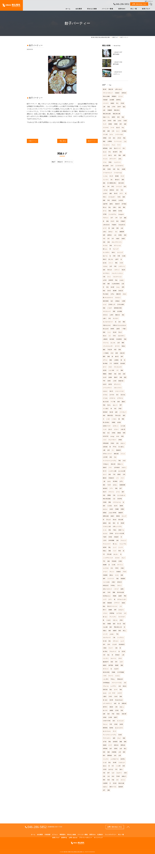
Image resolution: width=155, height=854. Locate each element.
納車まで (124, 776)
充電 (119, 256)
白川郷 (110, 717)
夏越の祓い (121, 381)
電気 (116, 263)
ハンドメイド (110, 578)
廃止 (110, 547)
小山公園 (105, 627)
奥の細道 (122, 363)
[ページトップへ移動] (128, 827)
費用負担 (109, 755)
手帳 (119, 460)
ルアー (110, 599)
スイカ (116, 575)
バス (121, 606)
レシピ (104, 304)
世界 (115, 609)
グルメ (119, 738)
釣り (124, 148)
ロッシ (109, 276)
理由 (124, 138)
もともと (105, 533)
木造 (115, 408)
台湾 (111, 266)
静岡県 (112, 328)
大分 (125, 682)
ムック (122, 641)
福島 (110, 630)
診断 (104, 714)
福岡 (114, 738)
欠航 (116, 648)
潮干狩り (105, 707)
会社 (115, 755)
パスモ (104, 675)
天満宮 (120, 561)
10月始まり (106, 464)
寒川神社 (115, 481)
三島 (114, 637)
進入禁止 (105, 651)
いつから (114, 419)
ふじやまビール (114, 759)
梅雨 (124, 197)
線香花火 (109, 235)
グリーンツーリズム (117, 682)
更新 (112, 662)
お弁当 (119, 120)
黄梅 (110, 502)
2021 (112, 165)
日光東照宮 (119, 339)
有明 (124, 766)
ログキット (115, 426)
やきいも (115, 620)
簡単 (123, 419)
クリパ (122, 478)
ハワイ (110, 467)
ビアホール (120, 398)
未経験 (123, 169)
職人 (118, 169)
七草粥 (123, 301)
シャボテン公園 (112, 471)
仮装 (104, 269)
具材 (110, 474)
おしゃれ (113, 342)
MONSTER (105, 436)
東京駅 (122, 523)
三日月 (104, 540)
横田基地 (105, 728)
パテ (117, 370)
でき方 (109, 485)
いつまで (109, 308)
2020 (104, 120)
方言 (116, 769)
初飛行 (119, 474)
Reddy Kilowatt (119, 700)
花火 (117, 394)
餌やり (104, 609)
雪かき (104, 335)
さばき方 (116, 669)
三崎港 (104, 648)
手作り (104, 197)
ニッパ (114, 547)
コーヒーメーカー (119, 391)
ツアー (111, 488)
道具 (115, 155)
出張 (104, 110)
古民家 (104, 717)
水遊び (113, 582)
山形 (121, 748)
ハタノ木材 (111, 370)
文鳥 (117, 443)
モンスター (115, 318)
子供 (114, 474)
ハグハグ (116, 589)
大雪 (104, 655)
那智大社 (116, 745)
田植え (104, 551)
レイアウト (113, 686)
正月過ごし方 (112, 304)
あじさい (116, 554)
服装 (114, 623)
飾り (104, 186)
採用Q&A (124, 93)
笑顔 (125, 235)
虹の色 (104, 263)
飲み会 (114, 519)
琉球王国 (105, 689)
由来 (104, 592)
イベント (123, 453)
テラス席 (105, 134)
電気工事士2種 (116, 113)
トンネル (105, 176)
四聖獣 (109, 495)
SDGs (114, 335)
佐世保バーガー (107, 426)
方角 (114, 495)
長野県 (114, 211)
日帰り (114, 207)
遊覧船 (119, 433)
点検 (117, 540)
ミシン (109, 332)
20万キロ (105, 315)
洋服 (117, 578)
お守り (121, 481)
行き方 (112, 221)
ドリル (104, 162)
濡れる (104, 766)
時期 (122, 436)
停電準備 (112, 613)
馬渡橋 (114, 596)
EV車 (114, 256)
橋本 (111, 627)
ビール (118, 492)
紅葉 (123, 283)
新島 (107, 221)
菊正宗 (123, 269)
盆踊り (122, 589)
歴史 (111, 689)
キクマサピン (106, 273)
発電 (114, 120)
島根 (124, 738)
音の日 (109, 290)
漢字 (121, 405)
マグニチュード (107, 311)
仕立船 (123, 256)
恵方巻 (123, 651)
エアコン (105, 360)
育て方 (104, 471)
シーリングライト (107, 387)
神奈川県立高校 (107, 498)
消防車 (121, 505)
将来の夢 (124, 714)
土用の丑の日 (106, 224)
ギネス (120, 658)
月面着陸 (105, 575)
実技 (123, 117)
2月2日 (119, 138)
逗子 (112, 217)
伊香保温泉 (105, 443)
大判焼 (115, 724)
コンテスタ (105, 568)
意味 (121, 152)
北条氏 (109, 381)
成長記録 (124, 703)
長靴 (110, 551)
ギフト (121, 193)
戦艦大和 (118, 294)
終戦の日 (119, 582)
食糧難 (110, 609)
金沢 (111, 748)
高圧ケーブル (113, 786)
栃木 (104, 755)
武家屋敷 (114, 752)
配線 (111, 360)
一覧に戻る (62, 141)
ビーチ (110, 745)
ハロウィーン (121, 266)
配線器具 (118, 450)
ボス (117, 780)
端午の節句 (121, 183)
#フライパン (69, 162)
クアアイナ (117, 603)
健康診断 (122, 231)
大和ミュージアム (117, 526)
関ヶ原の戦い (106, 422)
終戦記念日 (105, 585)
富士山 (104, 207)
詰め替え (123, 759)
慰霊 (125, 377)
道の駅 (111, 700)
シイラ (104, 599)
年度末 (109, 169)
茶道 (104, 495)
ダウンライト (117, 384)
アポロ (124, 571)
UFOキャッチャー (107, 453)
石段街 (112, 443)
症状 (122, 710)
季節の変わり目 (118, 627)
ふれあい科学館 (112, 512)
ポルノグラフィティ (117, 242)
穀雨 (117, 353)
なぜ (113, 773)
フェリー (111, 648)
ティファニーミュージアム (109, 460)
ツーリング (119, 186)
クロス (110, 367)
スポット (119, 585)
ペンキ (104, 429)
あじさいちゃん (107, 731)
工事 (104, 106)
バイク (104, 439)
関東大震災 (110, 415)
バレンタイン (106, 145)
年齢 (113, 780)
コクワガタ (119, 613)
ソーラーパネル (119, 134)
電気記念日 (120, 679)
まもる (104, 693)
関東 (104, 200)
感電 (124, 155)
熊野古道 (123, 745)
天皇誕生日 (111, 478)
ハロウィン (117, 269)
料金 (116, 280)
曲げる (110, 155)
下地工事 (109, 349)
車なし (124, 630)
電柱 (124, 207)
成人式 (118, 127)
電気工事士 (117, 110)
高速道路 (109, 603)
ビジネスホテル (119, 165)
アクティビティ (107, 738)
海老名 (123, 603)
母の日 (115, 193)
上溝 (123, 655)
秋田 (104, 752)
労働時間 (109, 110)
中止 (123, 127)
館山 (110, 762)
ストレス (105, 158)
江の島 (113, 564)
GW (108, 186)
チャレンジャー (107, 544)
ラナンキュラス (118, 367)
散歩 (104, 606)
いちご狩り (105, 679)
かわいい (123, 443)
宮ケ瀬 (104, 641)
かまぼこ (122, 280)
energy (112, 436)
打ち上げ (108, 519)
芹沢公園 (109, 554)
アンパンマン (113, 616)
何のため (109, 269)
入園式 (104, 696)
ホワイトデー (113, 158)
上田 (119, 752)
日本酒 (110, 537)
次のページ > (92, 141)
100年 (109, 592)
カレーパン (113, 658)
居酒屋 (104, 745)
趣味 (111, 193)
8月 (113, 766)
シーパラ (105, 634)
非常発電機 (111, 540)
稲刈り (113, 252)
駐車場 (111, 728)
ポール (104, 211)
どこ (113, 450)
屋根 (119, 349)
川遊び (122, 568)
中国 (115, 266)
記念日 (104, 384)
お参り (104, 318)
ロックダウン (106, 252)
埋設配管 (123, 578)
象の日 (117, 356)
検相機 (104, 564)
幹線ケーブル (106, 117)
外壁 (115, 349)
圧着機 (116, 509)
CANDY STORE (106, 720)
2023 (124, 460)
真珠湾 (104, 467)
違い (112, 179)
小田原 (125, 120)
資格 (104, 183)
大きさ (124, 294)
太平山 (112, 294)
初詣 (104, 308)
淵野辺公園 (105, 516)
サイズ (122, 176)
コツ (110, 335)
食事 (104, 235)
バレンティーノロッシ (117, 273)
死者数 (113, 672)
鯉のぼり (117, 179)
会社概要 (112, 100)
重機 (114, 592)
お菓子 (116, 259)
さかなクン (121, 609)
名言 (117, 190)
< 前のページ (32, 141)
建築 (104, 349)
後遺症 (104, 665)
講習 (123, 179)
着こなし (115, 544)
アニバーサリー (112, 439)
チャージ (111, 675)
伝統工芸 (120, 290)
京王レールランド (107, 589)
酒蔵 (108, 790)
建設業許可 (105, 662)
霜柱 (104, 485)
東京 (117, 221)
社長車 (110, 377)
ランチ (104, 124)
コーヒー (105, 571)
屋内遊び (117, 655)
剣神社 (120, 235)
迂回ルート (120, 464)
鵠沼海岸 (105, 412)
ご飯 (104, 481)
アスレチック (113, 651)
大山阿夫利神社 (115, 283)
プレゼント (118, 297)
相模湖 (114, 630)
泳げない (111, 231)
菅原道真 (114, 561)
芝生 (107, 287)
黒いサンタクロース (108, 297)
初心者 (114, 332)
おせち (109, 481)
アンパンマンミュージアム (109, 734)
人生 (115, 235)
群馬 (123, 287)
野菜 (119, 551)
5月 (104, 554)
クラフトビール (117, 502)
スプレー (116, 429)
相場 (108, 356)
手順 (113, 714)
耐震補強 (105, 148)
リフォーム (105, 342)
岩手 (104, 790)
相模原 (112, 103)
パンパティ (105, 658)
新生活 (124, 686)
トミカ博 (118, 766)
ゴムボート (119, 773)
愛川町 (104, 89)
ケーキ (112, 127)
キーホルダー (112, 197)
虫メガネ (105, 710)
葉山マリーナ (117, 148)
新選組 (104, 512)
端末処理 (120, 786)
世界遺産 (105, 748)
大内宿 (104, 769)
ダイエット (105, 669)
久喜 (110, 138)
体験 (108, 283)
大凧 (116, 707)
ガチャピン (115, 641)
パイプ (104, 155)
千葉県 (104, 537)
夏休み (111, 575)
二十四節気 (105, 353)
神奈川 (104, 259)
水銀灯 (117, 238)
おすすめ (112, 394)
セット (118, 131)
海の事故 (105, 363)
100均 (118, 197)
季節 (125, 596)
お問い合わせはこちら (139, 4)
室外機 (116, 176)
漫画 (108, 561)
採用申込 (118, 100)
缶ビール (105, 256)
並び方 (115, 505)
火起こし (122, 707)
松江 (108, 433)
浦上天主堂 (105, 401)
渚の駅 (114, 762)
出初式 (111, 509)
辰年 (104, 644)
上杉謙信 (116, 360)
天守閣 (104, 214)
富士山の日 (105, 328)
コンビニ (117, 675)
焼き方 (104, 492)
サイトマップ (98, 837)
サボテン (124, 467)
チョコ (113, 145)
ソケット (111, 263)
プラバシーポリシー (108, 93)
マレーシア (115, 249)
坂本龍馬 (115, 741)
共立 (112, 568)
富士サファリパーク (112, 606)
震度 (114, 311)
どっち (104, 530)
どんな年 (114, 644)
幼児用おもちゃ (107, 596)
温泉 (104, 169)
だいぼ (104, 762)
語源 (124, 374)
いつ (117, 478)
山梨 (119, 755)
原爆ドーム (121, 530)
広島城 (111, 533)
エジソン (123, 780)
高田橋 (118, 516)
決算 (114, 169)
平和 (104, 381)
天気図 (104, 502)
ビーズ (104, 228)
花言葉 (104, 370)
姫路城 (104, 523)
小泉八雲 (123, 429)
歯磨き (111, 204)
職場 (104, 141)
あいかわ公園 (121, 471)
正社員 (122, 103)
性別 (108, 780)
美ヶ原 (119, 623)
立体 (119, 686)
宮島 (110, 530)
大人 (116, 231)
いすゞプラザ (112, 693)
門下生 (114, 446)
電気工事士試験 (107, 113)
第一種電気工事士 (111, 183)
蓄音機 (114, 290)
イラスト (105, 613)
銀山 (125, 748)
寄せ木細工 (105, 294)
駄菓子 (115, 717)
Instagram (121, 214)
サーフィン (120, 564)
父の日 (104, 377)
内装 (115, 374)
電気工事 (111, 89)
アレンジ (112, 571)
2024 (108, 644)
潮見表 (111, 707)
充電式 (122, 509)
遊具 (104, 505)
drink (117, 436)
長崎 (122, 370)
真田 (124, 752)
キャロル (105, 245)
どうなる (105, 398)
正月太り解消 (120, 304)
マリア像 (113, 401)
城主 (110, 523)
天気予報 (119, 498)
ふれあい (112, 634)
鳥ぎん (109, 405)
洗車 (117, 228)
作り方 (111, 176)
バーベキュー (123, 412)
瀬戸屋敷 (111, 665)
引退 (104, 276)
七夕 (121, 217)
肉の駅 (112, 287)
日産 (104, 776)
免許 (112, 301)
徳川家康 (112, 339)
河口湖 (114, 783)
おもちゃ (105, 509)
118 (111, 363)
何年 (116, 662)
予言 (104, 561)
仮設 (119, 207)
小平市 (113, 106)
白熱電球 (105, 783)
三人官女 (109, 505)
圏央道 (104, 478)
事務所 (110, 374)
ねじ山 (104, 152)
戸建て (120, 408)
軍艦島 (104, 374)
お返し (120, 158)
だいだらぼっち (121, 495)
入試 (114, 498)
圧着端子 (123, 221)
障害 (104, 780)
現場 (108, 106)
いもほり (108, 620)
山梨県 (118, 328)
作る (110, 152)
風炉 (123, 492)
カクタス (117, 558)
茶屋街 (115, 748)
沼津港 (113, 433)
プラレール (105, 686)
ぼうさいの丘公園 (119, 533)
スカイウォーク (107, 637)
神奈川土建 (121, 783)
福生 (104, 623)
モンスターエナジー (108, 322)
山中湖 (104, 280)
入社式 (115, 696)
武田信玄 (114, 200)
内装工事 (122, 353)
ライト (119, 145)
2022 (112, 353)
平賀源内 (114, 224)
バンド (114, 551)
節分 (114, 138)
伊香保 (120, 439)
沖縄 (121, 377)
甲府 (108, 200)
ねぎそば (111, 769)
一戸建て (124, 328)
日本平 (119, 106)
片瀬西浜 (118, 571)
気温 (124, 623)
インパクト (105, 179)
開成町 (116, 665)
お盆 (122, 228)
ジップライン (120, 637)
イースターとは (118, 172)
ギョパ (123, 558)
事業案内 (114, 96)
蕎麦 (122, 665)
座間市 (113, 117)
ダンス (114, 731)
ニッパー (120, 547)
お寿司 (111, 315)
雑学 (122, 356)
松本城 (120, 211)
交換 (104, 242)
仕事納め (117, 301)
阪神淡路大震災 (118, 308)
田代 (114, 720)
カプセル (105, 394)
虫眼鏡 (111, 710)
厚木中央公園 (120, 592)
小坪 (116, 217)
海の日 (111, 391)
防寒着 (110, 124)
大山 (115, 457)
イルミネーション (117, 276)
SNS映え (113, 585)
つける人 (105, 266)
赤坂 (111, 457)
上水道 (114, 381)
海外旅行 (105, 488)
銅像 (121, 741)
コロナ (121, 662)
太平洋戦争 (117, 467)
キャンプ (124, 516)
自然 (115, 703)
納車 (108, 131)
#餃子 (54, 162)
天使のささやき (107, 325)
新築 (104, 332)
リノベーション (118, 141)
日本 (124, 474)
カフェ (111, 134)
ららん (118, 287)
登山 (110, 207)
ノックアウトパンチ (108, 558)
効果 (104, 603)
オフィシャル (117, 245)
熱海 (121, 696)
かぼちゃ (105, 786)
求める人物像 (106, 96)
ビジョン (120, 96)
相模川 (112, 516)
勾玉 (122, 190)
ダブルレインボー (121, 599)
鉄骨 (111, 148)
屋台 (110, 641)
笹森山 (104, 630)
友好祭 (121, 724)
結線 (113, 228)
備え (108, 655)
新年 (121, 124)
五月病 (116, 710)
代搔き (118, 714)
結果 (116, 412)
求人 (117, 103)
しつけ (108, 419)
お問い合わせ (118, 89)
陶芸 (124, 322)
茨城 (104, 405)
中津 (111, 724)
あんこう (115, 405)
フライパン (111, 492)
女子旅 (104, 741)
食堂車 (104, 547)
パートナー (105, 103)
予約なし (113, 679)
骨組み (123, 346)
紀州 (108, 450)
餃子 (121, 488)
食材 (104, 415)
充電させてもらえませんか (119, 325)
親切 (119, 374)
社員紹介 (117, 93)
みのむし (115, 485)
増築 (125, 339)
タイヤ (115, 689)
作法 (110, 318)
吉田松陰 (105, 446)
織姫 (125, 217)
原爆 (118, 401)
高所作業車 (105, 301)
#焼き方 (60, 162)
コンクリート (117, 162)
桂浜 (113, 776)
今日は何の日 (121, 224)
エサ (125, 613)
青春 (111, 245)
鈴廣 (104, 283)
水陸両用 (111, 280)
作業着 (115, 124)
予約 (117, 634)
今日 (104, 238)
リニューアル (123, 544)
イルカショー (121, 762)
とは (125, 141)
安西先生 (112, 190)
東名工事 (113, 464)
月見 (104, 773)
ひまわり (105, 391)
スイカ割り (105, 408)
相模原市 (120, 512)
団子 (108, 773)
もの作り (105, 193)
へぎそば (105, 190)
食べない (105, 616)
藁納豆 (123, 401)
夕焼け (121, 620)
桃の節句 (115, 152)
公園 (104, 450)
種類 (123, 342)
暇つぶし (105, 249)
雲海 (110, 211)
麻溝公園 (116, 453)
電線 (119, 155)
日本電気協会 (106, 682)
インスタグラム (112, 214)
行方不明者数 (120, 672)
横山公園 (120, 519)
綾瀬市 (120, 596)
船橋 (125, 741)
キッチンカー (120, 720)
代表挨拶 (105, 100)
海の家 (111, 412)
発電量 (104, 138)
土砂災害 (120, 200)
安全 (119, 322)
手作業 (118, 776)
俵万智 (110, 384)
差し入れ (111, 259)
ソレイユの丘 (106, 582)
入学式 (110, 696)
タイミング (120, 252)
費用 (104, 356)
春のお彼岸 (105, 165)
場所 (124, 415)
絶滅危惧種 (122, 485)
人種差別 (105, 339)
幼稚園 (109, 623)
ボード (104, 367)
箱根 (119, 630)
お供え (104, 231)
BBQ (112, 186)
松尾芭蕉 (116, 363)
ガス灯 (121, 263)
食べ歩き (105, 700)
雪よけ (120, 332)
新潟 (125, 186)
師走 (104, 290)
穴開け (110, 162)
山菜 (118, 342)
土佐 (108, 776)
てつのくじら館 (107, 526)
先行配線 (124, 131)
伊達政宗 (116, 537)
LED (108, 238)
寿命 (121, 689)
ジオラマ (119, 693)
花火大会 (123, 394)
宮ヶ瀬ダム (121, 446)
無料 (104, 578)
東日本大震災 (106, 672)
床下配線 (124, 204)
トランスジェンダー (108, 346)
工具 (113, 131)
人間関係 (109, 141)
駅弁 (114, 523)
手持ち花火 (118, 415)
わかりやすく (121, 335)
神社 (123, 315)
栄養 (122, 575)
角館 (108, 752)
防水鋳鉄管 (121, 644)
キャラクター (121, 616)
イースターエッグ (107, 172)
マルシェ (105, 724)
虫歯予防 (105, 204)
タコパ (104, 474)
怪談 (104, 433)
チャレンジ (123, 540)
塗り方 (110, 429)
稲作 (108, 714)
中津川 (116, 568)
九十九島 (123, 426)
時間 (124, 433)
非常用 (109, 120)
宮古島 (120, 734)
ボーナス (117, 346)
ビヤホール (112, 398)
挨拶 (125, 124)
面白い (121, 769)
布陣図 (113, 422)
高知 (110, 741)
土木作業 (105, 457)
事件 (118, 117)
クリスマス (105, 127)
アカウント (105, 217)
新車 (104, 131)
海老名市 (117, 204)
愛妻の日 (117, 315)
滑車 (116, 488)
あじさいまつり (119, 728)
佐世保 (119, 422)
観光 (124, 106)
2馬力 (125, 773)
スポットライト (118, 387)
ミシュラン (105, 759)
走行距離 (119, 311)
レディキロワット (107, 703)
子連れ (114, 530)
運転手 (115, 377)
